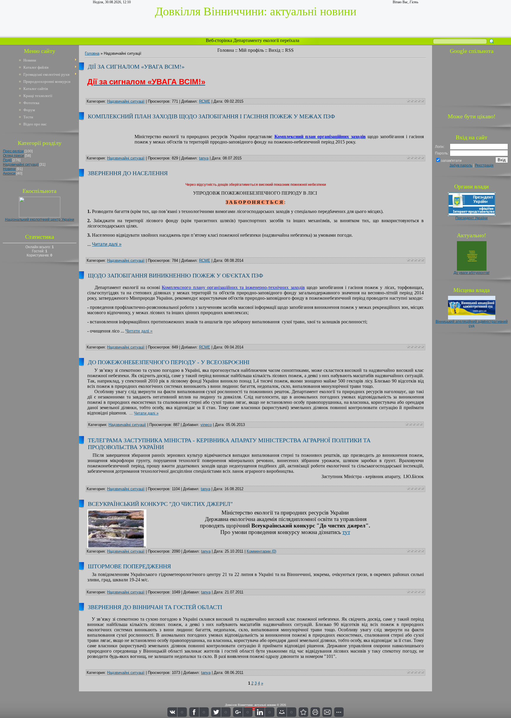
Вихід (274, 50)
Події (7, 160)
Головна (225, 50)
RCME (204, 101)
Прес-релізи (13, 151)
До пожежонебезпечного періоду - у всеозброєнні (169, 362)
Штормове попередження (129, 566)
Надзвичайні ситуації (20, 164)
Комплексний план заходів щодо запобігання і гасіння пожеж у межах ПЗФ (211, 116)
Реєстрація (484, 165)
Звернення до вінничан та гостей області (155, 607)
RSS (289, 50)
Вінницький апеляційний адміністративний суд (472, 324)
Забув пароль (460, 165)
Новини (9, 169)
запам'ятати (451, 161)
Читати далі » (107, 244)
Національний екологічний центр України (39, 219)
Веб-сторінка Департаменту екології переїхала (253, 40)
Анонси (9, 173)
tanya (203, 158)
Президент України (471, 218)
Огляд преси (13, 156)
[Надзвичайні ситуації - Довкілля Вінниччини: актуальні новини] (303, 712)
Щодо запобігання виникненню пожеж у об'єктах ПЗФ (175, 275)
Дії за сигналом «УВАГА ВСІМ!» (136, 66)
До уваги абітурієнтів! (471, 273)
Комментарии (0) (261, 551)
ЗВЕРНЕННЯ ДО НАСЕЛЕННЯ (128, 173)
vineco (206, 424)
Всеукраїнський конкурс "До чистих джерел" (160, 504)
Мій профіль (251, 50)
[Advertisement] (471, 79)
